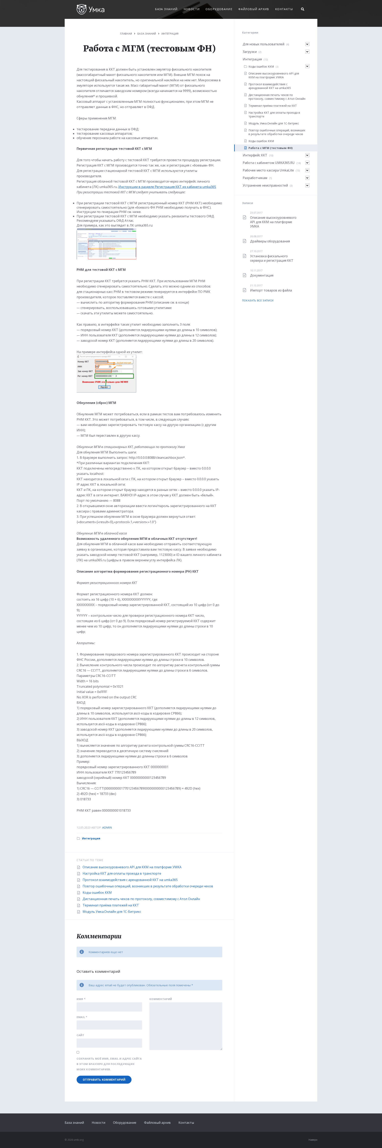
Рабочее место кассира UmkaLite (268, 170)
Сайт (80, 1035)
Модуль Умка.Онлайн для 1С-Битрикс (112, 911)
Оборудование (219, 9)
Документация (261, 275)
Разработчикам (255, 178)
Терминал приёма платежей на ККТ (111, 905)
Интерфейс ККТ (255, 155)
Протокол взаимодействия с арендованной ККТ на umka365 (130, 880)
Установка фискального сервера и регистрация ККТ (271, 258)
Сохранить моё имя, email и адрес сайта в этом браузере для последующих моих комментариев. (109, 1064)
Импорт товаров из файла (271, 290)
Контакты (284, 9)
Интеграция (170, 33)
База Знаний (146, 33)
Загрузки (250, 51)
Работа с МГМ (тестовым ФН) (270, 148)
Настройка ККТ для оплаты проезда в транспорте (122, 873)
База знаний (166, 9)
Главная (126, 33)
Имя (81, 999)
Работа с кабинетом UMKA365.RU (269, 163)
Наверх (313, 1139)
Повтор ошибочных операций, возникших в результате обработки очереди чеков (148, 886)
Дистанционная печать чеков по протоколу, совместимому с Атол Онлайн (141, 899)
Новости (192, 9)
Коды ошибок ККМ (97, 892)
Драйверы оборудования (270, 241)
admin (107, 827)
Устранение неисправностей (265, 185)
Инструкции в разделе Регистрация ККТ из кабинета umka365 (167, 187)
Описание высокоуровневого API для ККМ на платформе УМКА (132, 867)
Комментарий (160, 999)
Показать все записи (258, 300)
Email (82, 1017)
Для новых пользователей (263, 44)
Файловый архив (253, 9)
